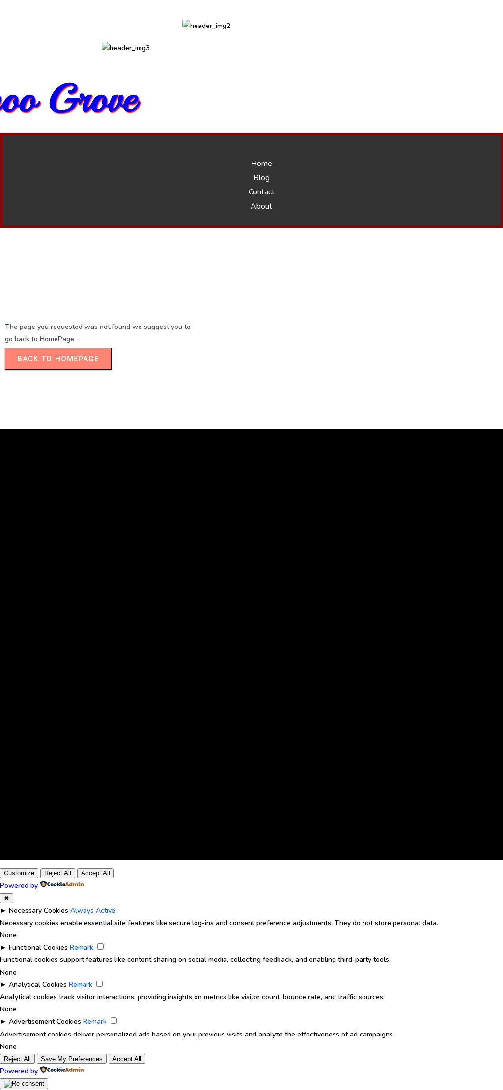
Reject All (57, 873)
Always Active (92, 910)
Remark (81, 947)
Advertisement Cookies (45, 1021)
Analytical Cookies (38, 984)
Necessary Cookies (38, 910)
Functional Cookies (38, 947)
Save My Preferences (72, 1059)
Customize (19, 873)
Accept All (95, 873)
